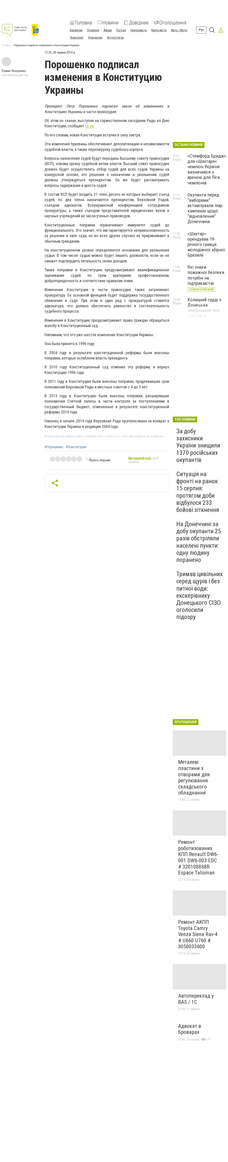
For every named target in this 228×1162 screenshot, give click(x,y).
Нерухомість (138, 30)
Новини (110, 22)
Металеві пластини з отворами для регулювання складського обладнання (194, 777)
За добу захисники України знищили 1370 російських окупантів (198, 445)
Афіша (108, 30)
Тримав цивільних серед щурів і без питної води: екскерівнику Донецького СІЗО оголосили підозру (199, 595)
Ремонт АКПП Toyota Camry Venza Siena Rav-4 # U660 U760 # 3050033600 (198, 934)
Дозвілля (93, 30)
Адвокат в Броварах (189, 1029)
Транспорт (76, 37)
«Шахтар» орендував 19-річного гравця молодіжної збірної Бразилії (206, 244)
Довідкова (95, 37)
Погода (121, 30)
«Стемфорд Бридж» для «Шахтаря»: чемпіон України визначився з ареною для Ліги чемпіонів (206, 169)
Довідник (139, 22)
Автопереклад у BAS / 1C (196, 999)
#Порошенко (54, 447)
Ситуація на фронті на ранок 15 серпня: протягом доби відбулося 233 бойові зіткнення (197, 491)
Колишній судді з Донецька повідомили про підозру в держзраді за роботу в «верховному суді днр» (204, 318)
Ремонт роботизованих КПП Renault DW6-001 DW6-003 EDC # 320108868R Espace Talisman (198, 857)
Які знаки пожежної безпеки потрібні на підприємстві (205, 275)
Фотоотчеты (115, 37)
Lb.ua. (89, 126)
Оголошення (172, 22)
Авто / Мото (179, 30)
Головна (83, 22)
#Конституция (76, 447)
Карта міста (159, 30)
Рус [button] (201, 30)
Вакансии (76, 30)
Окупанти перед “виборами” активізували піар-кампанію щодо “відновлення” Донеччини (205, 208)
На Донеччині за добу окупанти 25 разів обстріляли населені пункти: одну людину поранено (198, 541)
